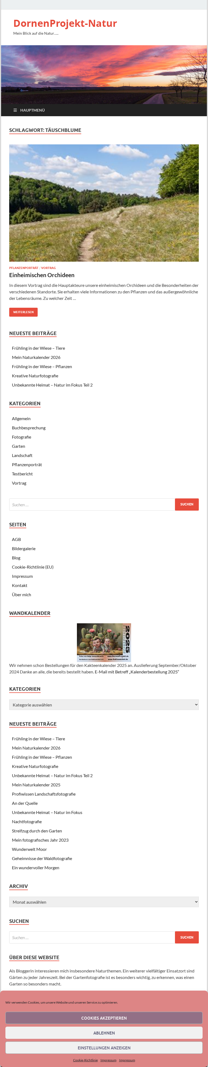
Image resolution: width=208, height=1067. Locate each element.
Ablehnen (104, 1032)
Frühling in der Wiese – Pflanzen (42, 366)
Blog (16, 557)
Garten (18, 446)
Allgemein (21, 418)
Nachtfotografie (27, 821)
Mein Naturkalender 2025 (36, 784)
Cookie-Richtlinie (85, 1060)
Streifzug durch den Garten (37, 830)
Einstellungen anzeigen (104, 1047)
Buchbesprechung (29, 427)
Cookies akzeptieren (104, 1018)
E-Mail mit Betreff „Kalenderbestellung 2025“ (137, 671)
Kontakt (19, 585)
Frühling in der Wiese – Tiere (38, 348)
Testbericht (22, 473)
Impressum (108, 1060)
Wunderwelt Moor (29, 849)
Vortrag (48, 268)
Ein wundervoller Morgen (35, 867)
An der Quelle (25, 803)
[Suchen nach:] (104, 504)
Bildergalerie (23, 548)
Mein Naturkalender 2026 (36, 357)
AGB (16, 539)
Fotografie (21, 436)
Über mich (21, 594)
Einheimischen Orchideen (41, 274)
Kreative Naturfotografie (35, 375)
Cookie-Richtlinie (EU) (33, 566)
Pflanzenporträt (23, 268)
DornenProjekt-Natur (65, 23)
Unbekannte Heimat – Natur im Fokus (47, 812)
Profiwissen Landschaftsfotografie (44, 793)
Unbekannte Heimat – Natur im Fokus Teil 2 (52, 384)
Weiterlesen (21, 311)
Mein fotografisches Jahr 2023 (40, 839)
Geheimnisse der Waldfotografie (42, 858)
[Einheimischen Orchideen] (104, 202)
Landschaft (22, 455)
